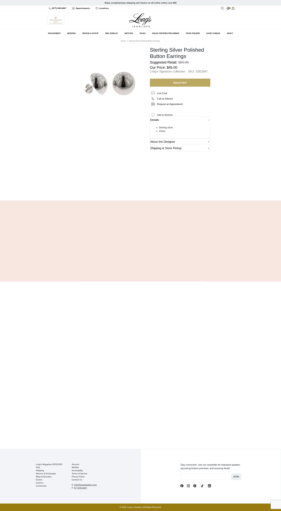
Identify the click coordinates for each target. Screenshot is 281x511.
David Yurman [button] (213, 33)
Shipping (40, 470)
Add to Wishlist (165, 115)
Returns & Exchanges (46, 473)
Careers (39, 483)
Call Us (119, 190)
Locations (104, 8)
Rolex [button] (143, 33)
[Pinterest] (194, 486)
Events (39, 480)
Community (41, 486)
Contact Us (77, 480)
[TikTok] (202, 485)
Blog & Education (44, 476)
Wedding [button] (71, 33)
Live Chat (162, 93)
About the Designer (162, 141)
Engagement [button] (54, 33)
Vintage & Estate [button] (90, 33)
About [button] (230, 33)
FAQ (38, 467)
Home (123, 41)
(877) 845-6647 (59, 8)
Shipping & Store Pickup (165, 148)
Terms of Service (79, 473)
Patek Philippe (193, 33)
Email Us (140, 190)
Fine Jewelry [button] (111, 33)
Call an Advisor (165, 98)
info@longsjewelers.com (85, 485)
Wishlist (75, 467)
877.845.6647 (80, 488)
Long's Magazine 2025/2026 (49, 464)
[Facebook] (181, 486)
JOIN (236, 476)
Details (154, 119)
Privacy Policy (78, 476)
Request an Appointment (170, 104)
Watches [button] (129, 33)
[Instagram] (188, 486)
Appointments (83, 8)
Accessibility (77, 470)
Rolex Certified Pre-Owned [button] (165, 33)
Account (75, 464)
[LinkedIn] (209, 486)
